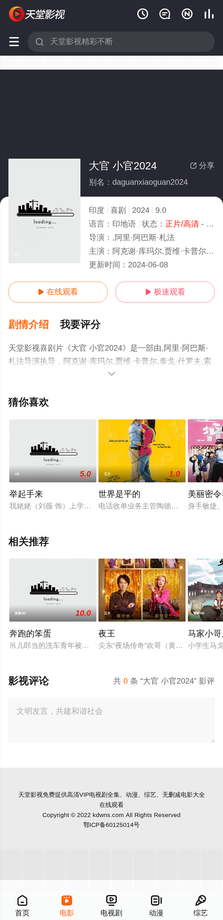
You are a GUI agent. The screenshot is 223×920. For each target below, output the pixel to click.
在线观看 (58, 291)
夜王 (106, 633)
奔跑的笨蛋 (30, 633)
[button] (34, 324)
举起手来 (26, 494)
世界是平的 (119, 494)
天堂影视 (30, 794)
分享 (202, 165)
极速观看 (165, 291)
